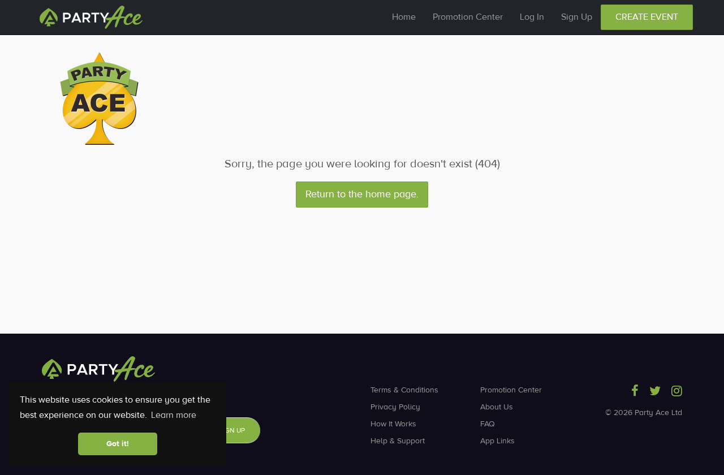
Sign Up (576, 17)
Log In (532, 17)
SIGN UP (232, 430)
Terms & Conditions (404, 390)
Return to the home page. (362, 194)
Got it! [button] (117, 444)
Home (404, 17)
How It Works (393, 424)
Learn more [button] (173, 415)
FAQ (487, 424)
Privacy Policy (395, 407)
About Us (496, 407)
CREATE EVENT (646, 17)
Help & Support (397, 441)
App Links (497, 441)
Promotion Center (468, 17)
